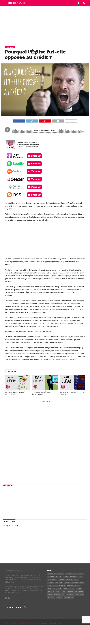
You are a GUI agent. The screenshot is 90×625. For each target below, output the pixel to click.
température (59, 594)
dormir (71, 588)
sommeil (51, 583)
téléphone (79, 591)
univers (70, 586)
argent (70, 591)
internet (51, 597)
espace (58, 577)
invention (73, 577)
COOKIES (23, 623)
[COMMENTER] (70, 120)
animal (69, 580)
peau (63, 591)
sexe (82, 583)
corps (65, 577)
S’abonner (36, 155)
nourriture (52, 580)
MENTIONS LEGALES (33, 623)
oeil (76, 594)
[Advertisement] (45, 25)
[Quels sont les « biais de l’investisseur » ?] (45, 389)
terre (79, 588)
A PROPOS (7, 623)
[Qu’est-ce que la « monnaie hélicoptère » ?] (17, 389)
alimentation (71, 574)
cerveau (62, 580)
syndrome (58, 588)
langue (80, 574)
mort (50, 588)
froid (50, 594)
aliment (59, 597)
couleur (59, 583)
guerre (61, 574)
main (57, 591)
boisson (75, 583)
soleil (77, 586)
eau (81, 577)
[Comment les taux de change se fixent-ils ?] (72, 389)
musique (51, 591)
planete (51, 577)
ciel (81, 594)
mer (65, 588)
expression (52, 574)
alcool (67, 583)
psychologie (52, 586)
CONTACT (15, 623)
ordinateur (69, 597)
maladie (62, 586)
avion (76, 580)
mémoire (69, 594)
